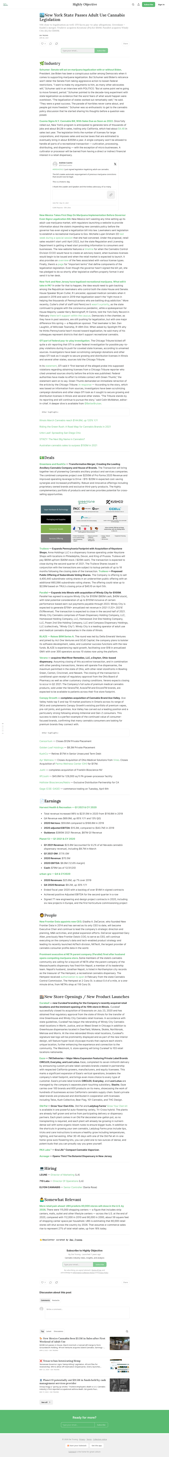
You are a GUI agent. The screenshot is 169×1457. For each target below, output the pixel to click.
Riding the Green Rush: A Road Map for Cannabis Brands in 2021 (75, 426)
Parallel (43, 592)
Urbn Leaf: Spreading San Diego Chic (60, 432)
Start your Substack (78, 1445)
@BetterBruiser (92, 403)
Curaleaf (44, 1003)
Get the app (97, 1445)
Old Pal (43, 1106)
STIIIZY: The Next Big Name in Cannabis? (62, 439)
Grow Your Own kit (117, 1106)
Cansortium (46, 741)
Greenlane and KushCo (52, 464)
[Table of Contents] (2, 728)
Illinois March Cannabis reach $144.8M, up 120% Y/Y (68, 420)
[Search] (133, 4)
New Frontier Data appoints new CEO (60, 921)
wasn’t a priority (100, 304)
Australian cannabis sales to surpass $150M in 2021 (68, 445)
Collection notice (100, 1439)
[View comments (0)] (50, 43)
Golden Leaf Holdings (51, 747)
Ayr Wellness (46, 760)
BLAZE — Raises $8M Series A (56, 636)
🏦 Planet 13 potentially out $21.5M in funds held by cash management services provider (72, 1382)
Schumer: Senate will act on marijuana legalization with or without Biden (80, 69)
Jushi (42, 770)
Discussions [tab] (58, 1331)
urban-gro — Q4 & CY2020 (54, 873)
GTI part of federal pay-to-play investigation (64, 340)
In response (85, 384)
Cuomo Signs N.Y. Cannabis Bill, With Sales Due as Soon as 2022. (76, 121)
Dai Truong (43, 35)
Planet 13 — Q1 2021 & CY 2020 (57, 838)
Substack (72, 1452)
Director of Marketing (62, 1174)
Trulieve (44, 548)
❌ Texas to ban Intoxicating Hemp (60, 1360)
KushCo (43, 753)
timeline (88, 249)
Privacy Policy (103, 1272)
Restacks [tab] (55, 1300)
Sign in (161, 4)
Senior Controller (73, 1187)
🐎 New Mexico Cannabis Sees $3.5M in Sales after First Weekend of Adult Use (72, 1340)
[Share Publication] (138, 4)
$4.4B (121, 128)
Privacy (82, 1439)
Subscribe (148, 4)
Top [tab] (42, 1331)
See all (44, 1402)
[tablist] (50, 1300)
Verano (43, 657)
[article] (84, 1346)
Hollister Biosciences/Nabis (54, 782)
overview (63, 260)
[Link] (36, 63)
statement (51, 365)
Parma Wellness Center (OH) (71, 763)
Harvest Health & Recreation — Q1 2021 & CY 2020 (68, 807)
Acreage (44, 1156)
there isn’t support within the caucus (70, 315)
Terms (89, 1439)
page (61, 264)
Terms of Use (96, 1270)
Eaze (42, 1058)
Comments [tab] (45, 1300)
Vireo (116, 760)
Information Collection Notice (84, 1272)
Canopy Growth (48, 698)
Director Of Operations (66, 1181)
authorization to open (72, 976)
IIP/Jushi (44, 776)
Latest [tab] (48, 1331)
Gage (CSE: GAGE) (49, 788)
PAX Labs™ (45, 1149)
